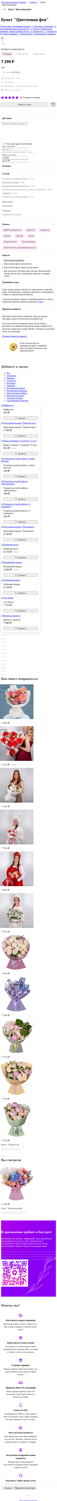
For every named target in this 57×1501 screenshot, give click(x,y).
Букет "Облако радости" (12, 975)
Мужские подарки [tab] (15, 395)
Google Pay (44, 230)
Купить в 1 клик (24, 104)
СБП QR (19, 236)
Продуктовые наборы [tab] (17, 393)
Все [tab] (8, 373)
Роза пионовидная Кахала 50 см (15, 186)
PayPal (31, 236)
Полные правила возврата (14, 336)
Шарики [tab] (11, 378)
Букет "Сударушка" (10, 850)
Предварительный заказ (25, 1488)
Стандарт (7, 54)
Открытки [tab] (11, 375)
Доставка (11, 72)
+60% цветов (39, 54)
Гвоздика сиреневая (10, 182)
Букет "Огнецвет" (9, 891)
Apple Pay (31, 230)
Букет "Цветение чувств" (13, 749)
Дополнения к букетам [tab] (17, 400)
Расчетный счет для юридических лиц (20, 248)
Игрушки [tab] (11, 383)
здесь (40, 302)
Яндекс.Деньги (10, 242)
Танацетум (6, 193)
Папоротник (7, 206)
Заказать (8, 1488)
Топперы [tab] (11, 385)
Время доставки (9, 155)
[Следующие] (4, 44)
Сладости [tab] (11, 380)
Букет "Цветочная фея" (12, 1206)
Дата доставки (8, 146)
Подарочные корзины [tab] (17, 390)
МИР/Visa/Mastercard (12, 230)
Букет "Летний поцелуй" (13, 1100)
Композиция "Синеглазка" (13, 933)
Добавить (22, 418)
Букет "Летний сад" (10, 1142)
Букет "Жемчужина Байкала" (14, 1017)
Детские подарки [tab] (15, 398)
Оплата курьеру (28, 242)
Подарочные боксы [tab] (16, 388)
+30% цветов (22, 54)
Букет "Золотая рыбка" (12, 808)
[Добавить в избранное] (53, 105)
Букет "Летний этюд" (11, 1059)
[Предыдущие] (2, 37)
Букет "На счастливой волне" (15, 707)
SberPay (7, 236)
